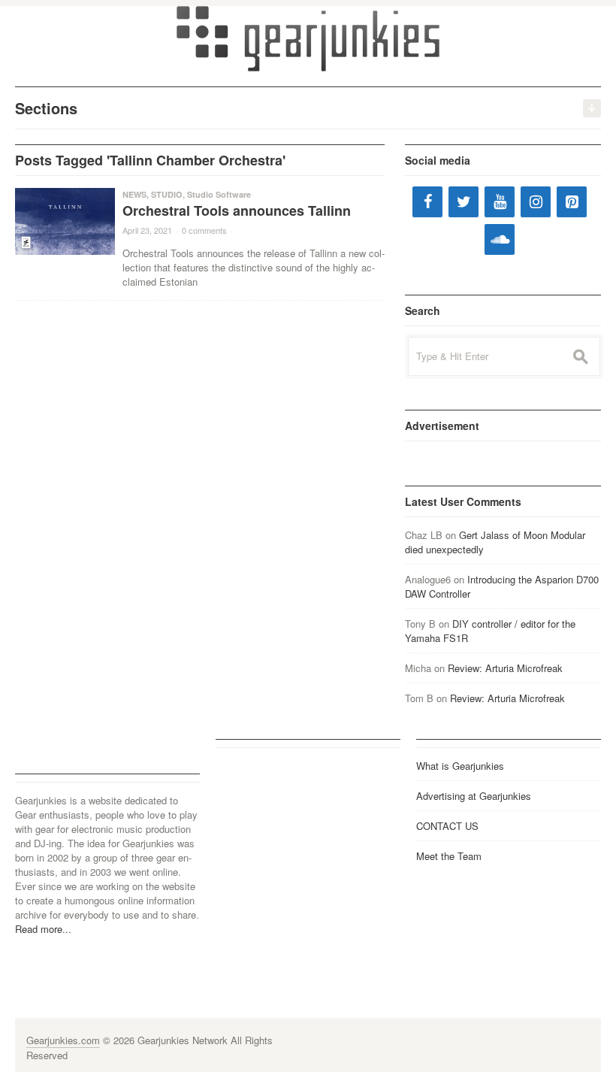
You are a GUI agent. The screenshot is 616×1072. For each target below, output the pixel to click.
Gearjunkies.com (63, 1040)
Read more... (43, 929)
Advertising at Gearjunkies (473, 796)
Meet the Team (449, 856)
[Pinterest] (572, 201)
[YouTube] (500, 201)
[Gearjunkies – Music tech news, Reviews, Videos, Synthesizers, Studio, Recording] (308, 37)
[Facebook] (427, 201)
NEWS (134, 194)
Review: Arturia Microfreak (505, 668)
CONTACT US (447, 826)
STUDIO (167, 194)
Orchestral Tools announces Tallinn (236, 210)
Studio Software (219, 194)
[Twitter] (463, 201)
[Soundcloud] (500, 239)
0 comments (204, 230)
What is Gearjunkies (460, 766)
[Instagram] (536, 201)
